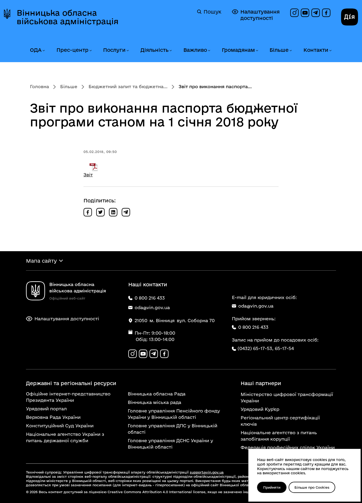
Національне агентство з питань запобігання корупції (279, 435)
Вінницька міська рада (154, 402)
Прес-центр (72, 50)
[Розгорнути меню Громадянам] (257, 50)
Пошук (212, 12)
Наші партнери (261, 383)
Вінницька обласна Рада (157, 393)
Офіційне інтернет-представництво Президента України (68, 397)
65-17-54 (284, 348)
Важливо (195, 50)
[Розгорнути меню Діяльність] (170, 50)
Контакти (315, 50)
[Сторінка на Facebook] (326, 12)
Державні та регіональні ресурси (71, 383)
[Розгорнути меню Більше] (290, 50)
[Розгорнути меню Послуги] (127, 50)
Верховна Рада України (53, 417)
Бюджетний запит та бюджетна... (128, 86)
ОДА (36, 50)
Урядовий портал (46, 408)
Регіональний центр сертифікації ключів (280, 421)
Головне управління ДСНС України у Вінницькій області (170, 443)
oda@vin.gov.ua (255, 305)
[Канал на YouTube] (305, 12)
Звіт (88, 174)
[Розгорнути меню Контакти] (330, 50)
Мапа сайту (41, 261)
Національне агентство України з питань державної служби (65, 437)
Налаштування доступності (260, 15)
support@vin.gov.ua (207, 472)
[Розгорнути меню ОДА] (43, 50)
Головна (39, 86)
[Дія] (349, 16)
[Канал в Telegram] (315, 12)
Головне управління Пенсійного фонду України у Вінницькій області (174, 414)
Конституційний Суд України (60, 425)
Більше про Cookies (311, 487)
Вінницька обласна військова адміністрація (67, 16)
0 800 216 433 (253, 327)
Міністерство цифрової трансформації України (287, 397)
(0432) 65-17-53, (255, 348)
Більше (279, 50)
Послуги (114, 50)
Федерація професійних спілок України (288, 447)
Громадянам (238, 50)
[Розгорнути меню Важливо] (209, 50)
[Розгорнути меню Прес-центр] (90, 50)
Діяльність (154, 50)
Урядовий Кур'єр (260, 409)
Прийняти (271, 487)
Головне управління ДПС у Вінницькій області (172, 428)
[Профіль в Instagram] (294, 12)
